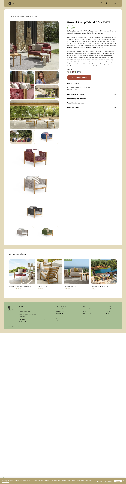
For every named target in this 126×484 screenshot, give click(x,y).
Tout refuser (108, 481)
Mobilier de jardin (23, 309)
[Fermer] (124, 481)
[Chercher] (101, 3)
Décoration (22, 319)
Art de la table (22, 321)
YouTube (108, 313)
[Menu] (115, 3)
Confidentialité (86, 309)
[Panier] (111, 3)
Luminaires (22, 316)
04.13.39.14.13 (89, 313)
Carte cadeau (59, 321)
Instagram (108, 306)
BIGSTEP (17, 326)
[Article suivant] (119, 271)
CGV (84, 306)
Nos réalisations (59, 311)
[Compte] (106, 3)
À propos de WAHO (60, 306)
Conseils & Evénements (61, 316)
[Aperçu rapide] (22, 271)
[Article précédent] (7, 271)
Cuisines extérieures (24, 311)
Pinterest (108, 311)
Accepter (118, 481)
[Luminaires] (44, 316)
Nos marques (59, 313)
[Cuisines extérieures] (44, 311)
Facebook (108, 309)
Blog (56, 318)
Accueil (21, 306)
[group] (63, 275)
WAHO (14, 3)
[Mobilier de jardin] (44, 309)
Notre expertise (59, 309)
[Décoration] (44, 319)
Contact (85, 311)
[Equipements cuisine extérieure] (44, 314)
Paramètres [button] (99, 481)
